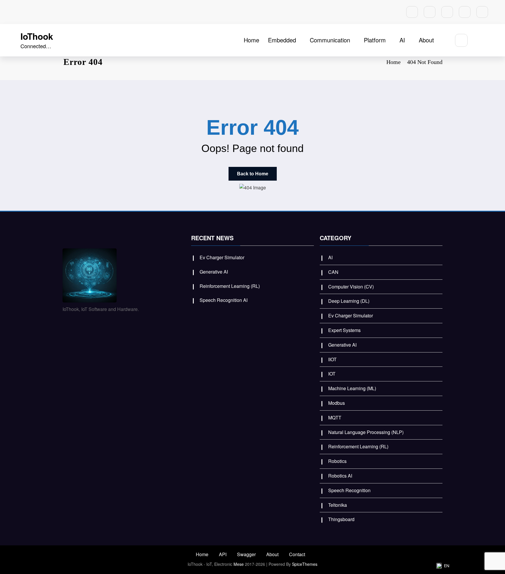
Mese (239, 564)
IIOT (332, 359)
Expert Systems (344, 330)
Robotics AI (340, 475)
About (426, 40)
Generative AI (214, 271)
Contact (297, 554)
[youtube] (482, 12)
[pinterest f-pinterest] (447, 12)
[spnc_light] (478, 40)
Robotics (337, 461)
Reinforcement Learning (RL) (230, 286)
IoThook (36, 36)
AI (402, 40)
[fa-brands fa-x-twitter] (429, 12)
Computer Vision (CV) (351, 286)
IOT (331, 373)
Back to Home (252, 173)
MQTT (334, 417)
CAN (333, 272)
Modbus (336, 403)
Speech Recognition (349, 490)
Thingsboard (341, 519)
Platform (375, 40)
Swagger (246, 554)
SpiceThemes (304, 564)
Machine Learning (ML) (352, 388)
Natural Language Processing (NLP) (366, 432)
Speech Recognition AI (224, 300)
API (222, 554)
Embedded (282, 40)
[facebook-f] (412, 12)
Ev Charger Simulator (222, 257)
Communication (330, 40)
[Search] (461, 40)
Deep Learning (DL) (348, 301)
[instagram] (465, 12)
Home (251, 40)
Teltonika (337, 505)
